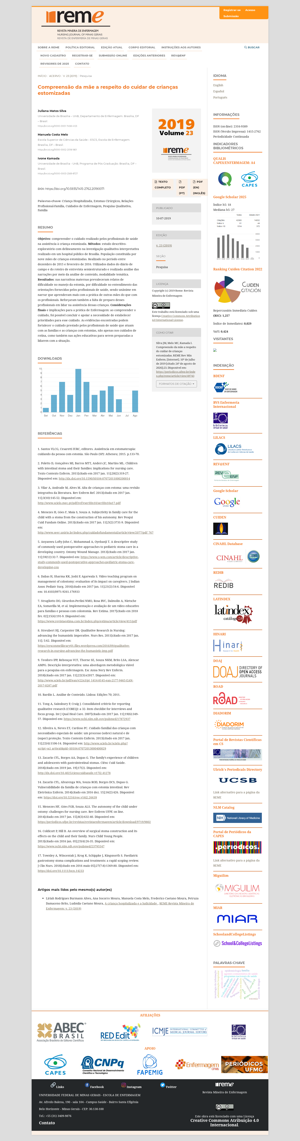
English (218, 85)
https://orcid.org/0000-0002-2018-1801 (57, 149)
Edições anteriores (149, 55)
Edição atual (111, 47)
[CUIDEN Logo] (220, 534)
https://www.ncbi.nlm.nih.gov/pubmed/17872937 (97, 719)
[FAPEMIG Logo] (149, 1073)
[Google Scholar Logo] (227, 507)
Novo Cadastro (53, 55)
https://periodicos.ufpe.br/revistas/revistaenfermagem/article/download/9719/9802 (94, 822)
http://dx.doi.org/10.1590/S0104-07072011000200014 (94, 478)
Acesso (250, 10)
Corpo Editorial (142, 47)
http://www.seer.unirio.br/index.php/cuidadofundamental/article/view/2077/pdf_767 (95, 532)
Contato (82, 63)
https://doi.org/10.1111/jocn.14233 (61, 871)
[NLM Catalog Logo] (237, 822)
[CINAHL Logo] (236, 562)
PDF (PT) (182, 190)
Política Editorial (80, 47)
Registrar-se (82, 55)
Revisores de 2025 (54, 63)
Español (218, 91)
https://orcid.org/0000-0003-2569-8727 (58, 173)
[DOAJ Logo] (237, 676)
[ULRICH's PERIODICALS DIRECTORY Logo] (237, 784)
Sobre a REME (48, 47)
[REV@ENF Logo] (226, 481)
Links (60, 1087)
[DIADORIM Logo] (229, 730)
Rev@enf (178, 55)
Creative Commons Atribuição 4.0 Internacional (224, 1123)
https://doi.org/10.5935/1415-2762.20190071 (74, 189)
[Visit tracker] (215, 351)
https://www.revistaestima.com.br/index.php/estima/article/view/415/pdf (87, 621)
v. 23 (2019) (70, 75)
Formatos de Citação (175, 383)
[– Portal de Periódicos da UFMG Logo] (244, 1071)
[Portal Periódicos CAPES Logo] (237, 852)
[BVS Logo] (238, 1038)
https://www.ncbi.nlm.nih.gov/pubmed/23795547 (71, 846)
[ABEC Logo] (61, 1041)
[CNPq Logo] (103, 1073)
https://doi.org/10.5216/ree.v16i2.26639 (70, 797)
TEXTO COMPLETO (163, 184)
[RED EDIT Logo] (120, 1040)
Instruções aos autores (181, 47)
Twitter (171, 1087)
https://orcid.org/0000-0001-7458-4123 (57, 126)
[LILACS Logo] (234, 454)
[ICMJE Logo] (179, 1035)
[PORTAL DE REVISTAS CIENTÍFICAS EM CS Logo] (237, 759)
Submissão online (113, 55)
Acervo (55, 75)
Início (42, 75)
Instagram (134, 1087)
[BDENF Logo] (225, 392)
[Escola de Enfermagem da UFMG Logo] (197, 1068)
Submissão (231, 16)
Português (220, 97)
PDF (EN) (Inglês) (199, 187)
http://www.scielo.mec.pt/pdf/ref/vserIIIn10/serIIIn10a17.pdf (79, 503)
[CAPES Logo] (55, 1073)
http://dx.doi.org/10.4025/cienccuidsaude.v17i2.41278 (74, 773)
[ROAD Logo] (231, 703)
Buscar (253, 47)
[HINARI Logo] (227, 651)
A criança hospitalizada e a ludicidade (131, 903)
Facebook (97, 1087)
